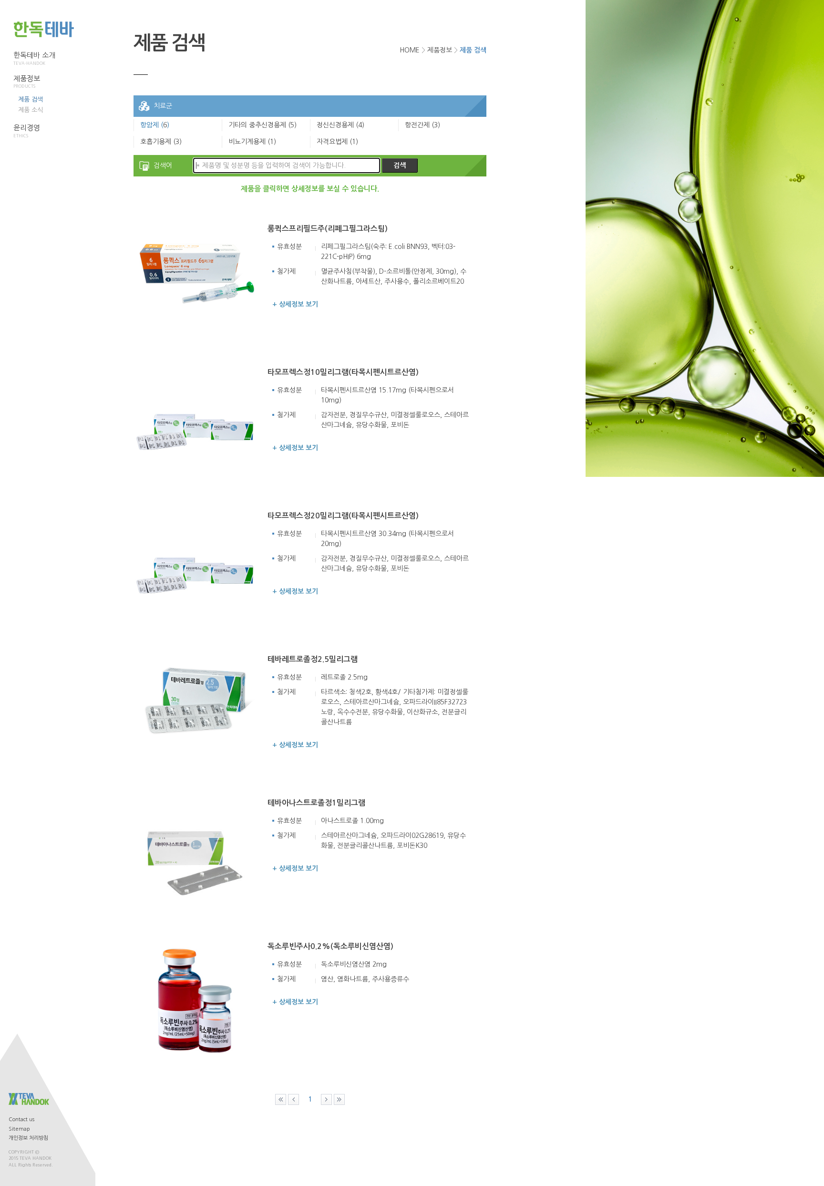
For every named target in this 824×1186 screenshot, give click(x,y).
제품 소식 (30, 110)
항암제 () (154, 125)
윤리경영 (26, 131)
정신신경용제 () (340, 125)
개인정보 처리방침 (28, 1138)
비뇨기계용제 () (252, 141)
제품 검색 (30, 99)
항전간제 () (422, 125)
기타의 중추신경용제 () (262, 125)
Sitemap (19, 1129)
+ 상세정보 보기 (295, 304)
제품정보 (26, 82)
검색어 (163, 165)
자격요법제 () (337, 141)
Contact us (21, 1119)
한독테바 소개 (34, 58)
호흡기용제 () (161, 141)
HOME (410, 50)
